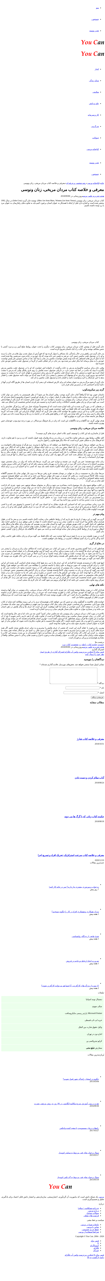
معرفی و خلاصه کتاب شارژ (90, 739)
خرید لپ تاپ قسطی (93, 1020)
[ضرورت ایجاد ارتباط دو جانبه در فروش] (85, 958)
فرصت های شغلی (91, 1216)
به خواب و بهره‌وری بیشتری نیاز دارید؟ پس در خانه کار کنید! (74, 887)
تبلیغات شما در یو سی (90, 1225)
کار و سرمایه (93, 115)
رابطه (84, 644)
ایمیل (101, 692)
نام (102, 688)
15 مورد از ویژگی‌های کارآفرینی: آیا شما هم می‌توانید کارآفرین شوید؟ (70, 986)
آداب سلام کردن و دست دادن (89, 777)
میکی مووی (97, 1006)
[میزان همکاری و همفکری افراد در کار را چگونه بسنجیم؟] (85, 909)
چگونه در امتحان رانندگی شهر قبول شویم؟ (81, 1079)
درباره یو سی (93, 1211)
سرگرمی (95, 126)
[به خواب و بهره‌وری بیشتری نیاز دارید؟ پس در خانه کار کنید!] (85, 884)
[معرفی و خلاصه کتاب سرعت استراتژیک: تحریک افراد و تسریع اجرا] (79, 850)
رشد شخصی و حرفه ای (76, 183)
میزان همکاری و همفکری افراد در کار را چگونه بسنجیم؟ (75, 912)
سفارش (94, 1048)
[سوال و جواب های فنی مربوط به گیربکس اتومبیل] (85, 1175)
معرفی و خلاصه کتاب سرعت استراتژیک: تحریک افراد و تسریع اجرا (71, 855)
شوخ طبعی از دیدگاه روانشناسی (85, 936)
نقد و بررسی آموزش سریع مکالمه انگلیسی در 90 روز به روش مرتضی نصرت (66, 1104)
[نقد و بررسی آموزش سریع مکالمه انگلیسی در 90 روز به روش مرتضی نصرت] (85, 1101)
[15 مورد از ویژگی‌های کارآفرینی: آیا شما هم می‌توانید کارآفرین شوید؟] (85, 983)
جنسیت (101, 644)
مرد (64, 644)
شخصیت (74, 644)
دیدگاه (100, 683)
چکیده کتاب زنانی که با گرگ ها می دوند (84, 816)
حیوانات (95, 138)
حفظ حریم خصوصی (90, 1229)
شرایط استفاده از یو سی (88, 1232)
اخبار (97, 69)
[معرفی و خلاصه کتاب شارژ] (79, 734)
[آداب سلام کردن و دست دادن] (79, 773)
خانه (102, 183)
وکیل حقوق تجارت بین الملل (90, 1027)
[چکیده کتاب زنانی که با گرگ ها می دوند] (79, 811)
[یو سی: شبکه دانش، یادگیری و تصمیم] (85, 44)
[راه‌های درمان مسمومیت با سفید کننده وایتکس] (85, 1126)
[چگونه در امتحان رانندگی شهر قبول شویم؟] (85, 1077)
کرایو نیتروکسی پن (94, 1041)
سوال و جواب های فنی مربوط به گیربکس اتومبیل (78, 1177)
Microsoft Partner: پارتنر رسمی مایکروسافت (83, 1013)
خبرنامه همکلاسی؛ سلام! (88, 1208)
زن (80, 644)
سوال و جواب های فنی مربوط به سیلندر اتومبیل (79, 1153)
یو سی (101, 1197)
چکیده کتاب (92, 644)
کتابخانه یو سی (93, 149)
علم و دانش (94, 103)
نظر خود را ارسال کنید (94, 654)
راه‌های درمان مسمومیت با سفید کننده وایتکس (79, 1128)
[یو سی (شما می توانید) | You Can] (52, 1186)
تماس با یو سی (92, 1227)
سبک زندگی (94, 80)
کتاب (68, 644)
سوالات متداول (92, 1213)
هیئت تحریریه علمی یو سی (93, 196)
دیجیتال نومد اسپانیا (94, 999)
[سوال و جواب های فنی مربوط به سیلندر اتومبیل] (85, 1150)
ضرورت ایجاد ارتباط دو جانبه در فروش (82, 961)
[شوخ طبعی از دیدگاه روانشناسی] (85, 934)
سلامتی (95, 92)
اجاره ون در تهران (94, 1034)
